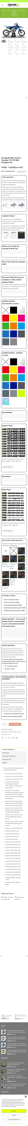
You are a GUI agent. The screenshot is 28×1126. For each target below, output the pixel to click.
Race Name (7, 476)
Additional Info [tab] (6, 759)
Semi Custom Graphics (12, 731)
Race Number (7, 412)
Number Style (7, 426)
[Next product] (12, 14)
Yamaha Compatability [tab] (8, 749)
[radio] (5, 205)
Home (4, 10)
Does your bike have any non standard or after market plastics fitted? (13, 280)
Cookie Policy (12, 1123)
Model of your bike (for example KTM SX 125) (11, 248)
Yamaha (19, 731)
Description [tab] (5, 752)
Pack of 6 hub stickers (11, 599)
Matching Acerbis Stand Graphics (14, 610)
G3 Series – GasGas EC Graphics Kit (6, 1016)
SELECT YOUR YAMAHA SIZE (8, 171)
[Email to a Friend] (11, 738)
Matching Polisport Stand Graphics (15, 607)
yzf (9, 734)
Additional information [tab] (9, 756)
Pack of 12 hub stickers (11, 602)
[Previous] (3, 29)
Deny (14, 1115)
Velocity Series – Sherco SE (20, 1016)
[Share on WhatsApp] (2, 738)
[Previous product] (15, 14)
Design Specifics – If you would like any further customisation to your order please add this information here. (13, 622)
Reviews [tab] (4, 762)
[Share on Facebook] (5, 738)
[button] (25, 1096)
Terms (17, 1123)
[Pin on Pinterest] (14, 738)
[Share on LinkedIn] (16, 738)
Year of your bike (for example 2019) (13, 263)
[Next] (24, 29)
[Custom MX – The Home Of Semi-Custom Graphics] (14, 5)
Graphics (14, 10)
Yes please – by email (10, 668)
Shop (8, 10)
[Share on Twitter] (8, 738)
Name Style (7, 490)
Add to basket (15, 724)
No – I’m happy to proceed (11, 666)
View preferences (14, 1119)
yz (8, 734)
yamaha (5, 734)
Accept (14, 1111)
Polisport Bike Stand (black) (13, 605)
